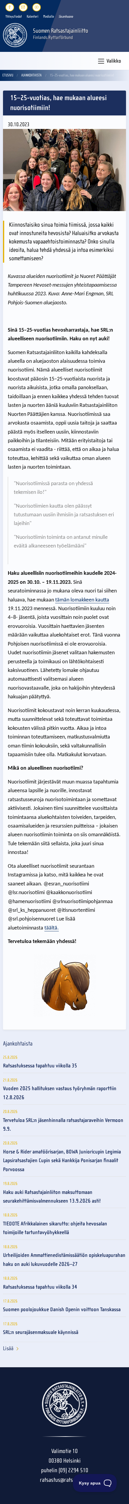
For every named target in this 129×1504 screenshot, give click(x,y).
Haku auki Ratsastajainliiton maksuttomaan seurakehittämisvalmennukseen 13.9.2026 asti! (52, 1196)
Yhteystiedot (13, 16)
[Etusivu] (15, 35)
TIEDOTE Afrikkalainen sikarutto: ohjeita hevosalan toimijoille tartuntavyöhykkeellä (55, 1228)
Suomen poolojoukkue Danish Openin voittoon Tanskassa (62, 1309)
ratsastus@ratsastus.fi (64, 1479)
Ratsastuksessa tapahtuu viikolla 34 (40, 1287)
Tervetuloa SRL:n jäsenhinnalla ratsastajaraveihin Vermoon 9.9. (63, 1124)
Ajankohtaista (31, 75)
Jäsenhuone (66, 16)
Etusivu (7, 75)
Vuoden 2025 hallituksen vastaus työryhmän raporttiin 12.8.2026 (59, 1092)
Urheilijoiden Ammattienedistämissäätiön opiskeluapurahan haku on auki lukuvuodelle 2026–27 (64, 1259)
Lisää (8, 1348)
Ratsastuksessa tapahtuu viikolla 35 (40, 1066)
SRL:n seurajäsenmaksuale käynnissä (40, 1332)
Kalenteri (32, 16)
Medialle (48, 16)
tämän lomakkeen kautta (82, 600)
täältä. (51, 928)
